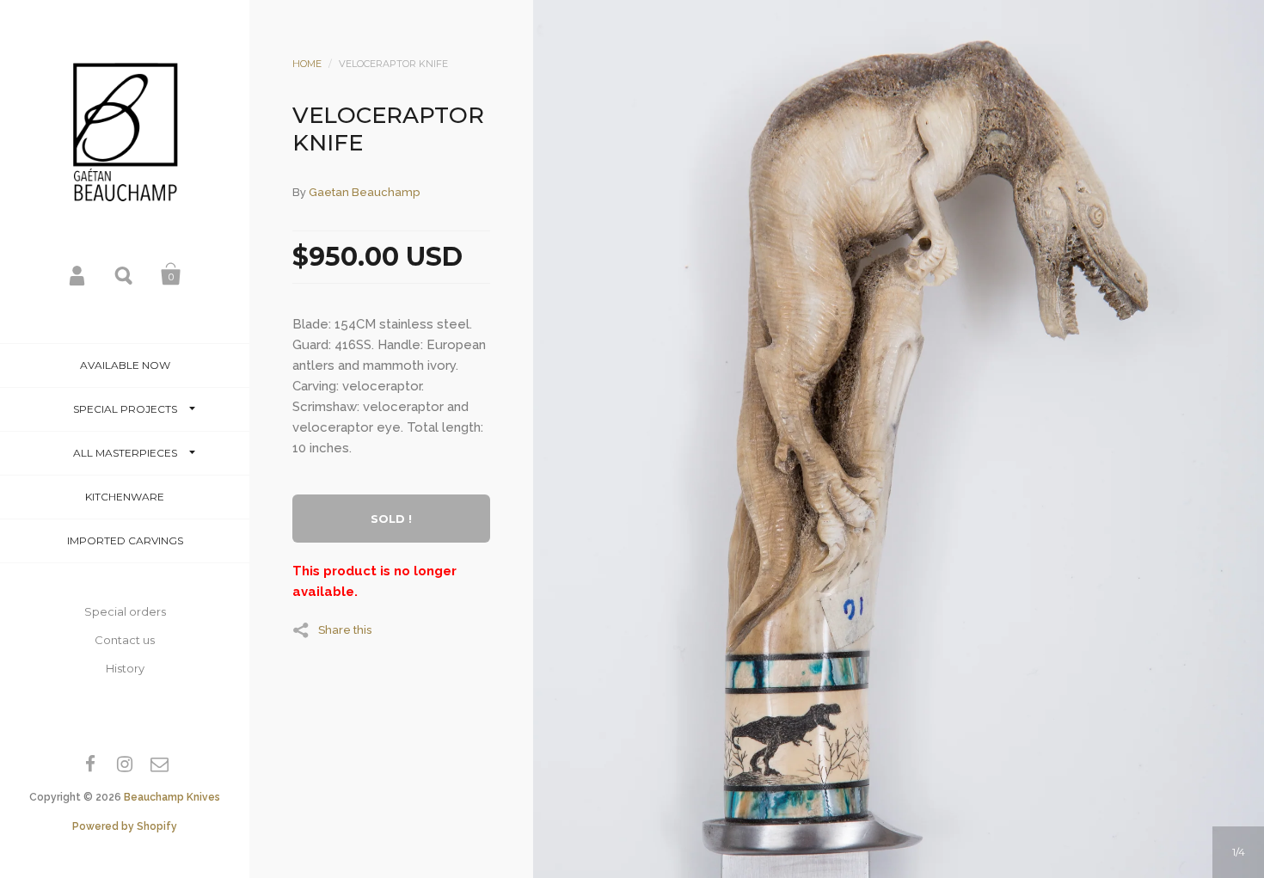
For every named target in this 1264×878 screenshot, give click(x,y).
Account (78, 274)
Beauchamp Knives (172, 797)
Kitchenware (124, 496)
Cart (171, 274)
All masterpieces (125, 452)
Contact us (125, 640)
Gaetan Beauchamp (364, 192)
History (125, 668)
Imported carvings (125, 540)
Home (307, 64)
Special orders (125, 611)
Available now (125, 365)
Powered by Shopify (124, 826)
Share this (344, 629)
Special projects (125, 408)
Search (124, 274)
